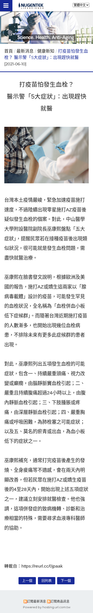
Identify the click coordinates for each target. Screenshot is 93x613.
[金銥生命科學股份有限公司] (31, 7)
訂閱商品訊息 (60, 601)
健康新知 (46, 51)
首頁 (8, 51)
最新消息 (25, 51)
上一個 (27, 580)
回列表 (47, 580)
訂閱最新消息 (36, 601)
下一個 (66, 580)
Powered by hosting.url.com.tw (46, 607)
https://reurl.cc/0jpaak (42, 566)
